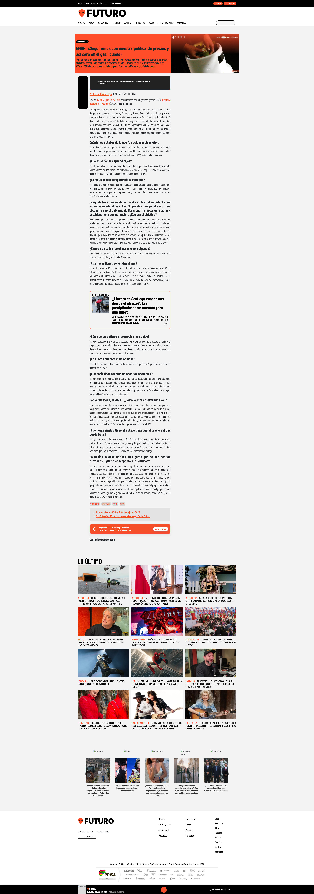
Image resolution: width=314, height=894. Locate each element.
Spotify (217, 847)
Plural (151, 881)
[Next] (175, 890)
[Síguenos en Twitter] (223, 12)
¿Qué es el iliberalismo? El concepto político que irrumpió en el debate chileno (216, 788)
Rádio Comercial (205, 881)
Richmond (127, 881)
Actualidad (116, 23)
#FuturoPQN (95, 504)
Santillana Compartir (165, 871)
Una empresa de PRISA (107, 872)
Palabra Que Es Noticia (108, 99)
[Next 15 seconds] (170, 890)
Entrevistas (140, 23)
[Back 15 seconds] (158, 890)
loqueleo (182, 881)
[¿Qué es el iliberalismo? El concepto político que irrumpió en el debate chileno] (216, 770)
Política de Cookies (142, 864)
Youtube (218, 842)
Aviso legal (114, 864)
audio (116, 504)
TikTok (217, 828)
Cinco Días (162, 874)
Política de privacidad (126, 864)
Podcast (189, 830)
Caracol (201, 871)
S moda (171, 881)
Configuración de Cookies (159, 864)
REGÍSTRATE (231, 3)
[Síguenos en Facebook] (219, 12)
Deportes (127, 23)
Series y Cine (103, 23)
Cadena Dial (193, 874)
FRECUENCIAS (109, 3)
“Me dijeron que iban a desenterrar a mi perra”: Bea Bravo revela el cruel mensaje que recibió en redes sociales (186, 789)
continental (172, 874)
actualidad (106, 504)
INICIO (80, 3)
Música (91, 23)
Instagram (218, 823)
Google (217, 818)
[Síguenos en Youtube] (227, 12)
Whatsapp (218, 851)
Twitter (217, 837)
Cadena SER (176, 871)
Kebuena (202, 874)
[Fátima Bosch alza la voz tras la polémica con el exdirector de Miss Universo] (127, 770)
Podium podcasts (127, 877)
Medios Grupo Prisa (107, 878)
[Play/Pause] (164, 890)
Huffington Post (132, 874)
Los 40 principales (140, 871)
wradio (153, 874)
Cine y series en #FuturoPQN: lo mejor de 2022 (118, 512)
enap (122, 504)
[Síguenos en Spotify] (231, 12)
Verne (185, 874)
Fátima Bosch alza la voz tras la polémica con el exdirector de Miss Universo (127, 788)
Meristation (194, 881)
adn (192, 871)
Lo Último (81, 23)
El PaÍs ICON (162, 881)
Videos (151, 23)
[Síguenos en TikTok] (216, 12)
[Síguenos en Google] (208, 12)
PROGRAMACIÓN (96, 3)
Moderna (139, 881)
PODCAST (118, 3)
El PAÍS (129, 871)
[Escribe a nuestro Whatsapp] (235, 12)
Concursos (181, 23)
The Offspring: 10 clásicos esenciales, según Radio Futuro (123, 516)
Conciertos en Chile (165, 23)
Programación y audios (221, 889)
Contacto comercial (86, 836)
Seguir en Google (160, 529)
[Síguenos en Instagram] (212, 12)
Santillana (152, 871)
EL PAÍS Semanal (178, 874)
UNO (146, 874)
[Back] (152, 890)
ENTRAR (219, 3)
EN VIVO (86, 3)
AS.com (184, 871)
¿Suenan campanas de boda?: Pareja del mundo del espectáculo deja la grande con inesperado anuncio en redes (157, 790)
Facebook (218, 832)
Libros (188, 824)
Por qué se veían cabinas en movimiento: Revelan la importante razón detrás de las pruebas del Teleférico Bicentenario (98, 790)
